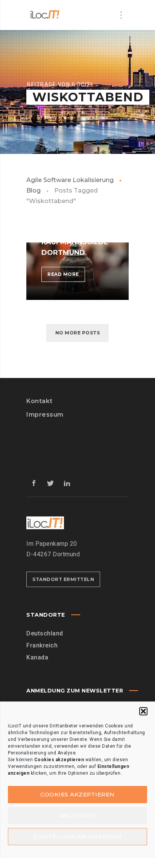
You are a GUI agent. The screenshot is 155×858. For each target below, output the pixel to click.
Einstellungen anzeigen (77, 836)
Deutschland (44, 633)
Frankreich (42, 645)
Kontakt (39, 401)
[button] (143, 711)
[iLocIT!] (45, 15)
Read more (66, 276)
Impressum (45, 414)
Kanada (37, 657)
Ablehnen (78, 815)
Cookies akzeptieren (77, 794)
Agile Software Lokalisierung (70, 180)
